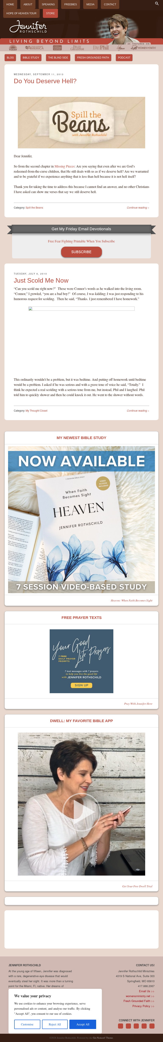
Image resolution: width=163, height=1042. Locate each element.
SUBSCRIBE (81, 252)
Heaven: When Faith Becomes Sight (131, 600)
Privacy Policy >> (143, 1006)
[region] (55, 1011)
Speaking (48, 4)
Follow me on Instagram (144, 1028)
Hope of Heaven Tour (21, 13)
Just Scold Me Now (41, 280)
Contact (110, 4)
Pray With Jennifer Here (138, 703)
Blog (10, 57)
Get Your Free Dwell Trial (137, 886)
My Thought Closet (36, 410)
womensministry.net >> (140, 996)
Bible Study (31, 57)
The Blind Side (58, 57)
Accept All (82, 1024)
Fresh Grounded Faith (93, 57)
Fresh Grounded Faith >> (139, 1001)
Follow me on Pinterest (136, 1028)
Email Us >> (147, 991)
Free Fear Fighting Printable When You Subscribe (81, 241)
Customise (27, 1024)
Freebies (70, 4)
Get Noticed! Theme (103, 1037)
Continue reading (138, 207)
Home (10, 4)
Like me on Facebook (128, 1028)
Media (90, 4)
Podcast (124, 57)
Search (157, 3)
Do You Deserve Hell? (45, 80)
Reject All (55, 1024)
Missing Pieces (64, 166)
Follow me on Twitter (120, 1028)
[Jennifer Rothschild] (81, 27)
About (28, 4)
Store (50, 13)
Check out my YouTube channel (152, 1028)
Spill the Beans (34, 207)
